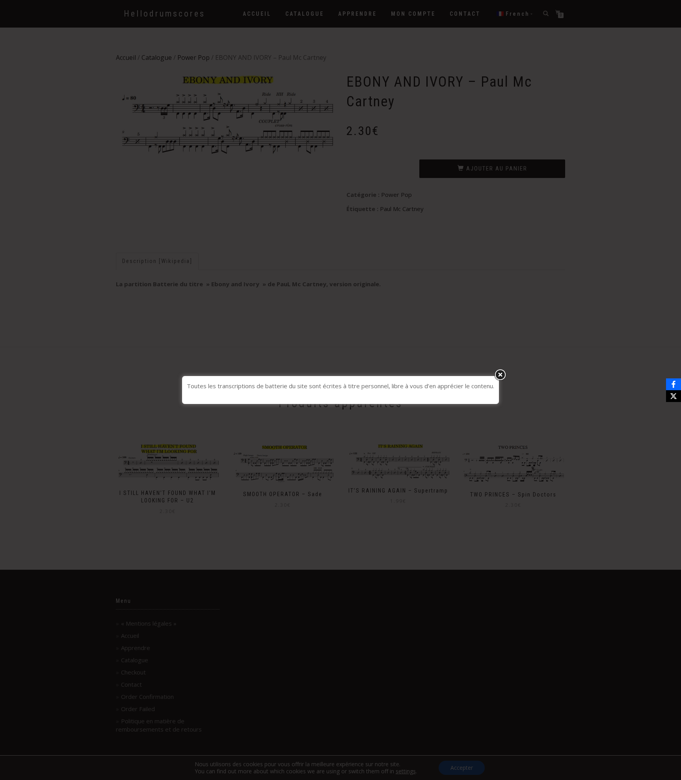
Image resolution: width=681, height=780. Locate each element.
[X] (673, 396)
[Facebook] (673, 384)
